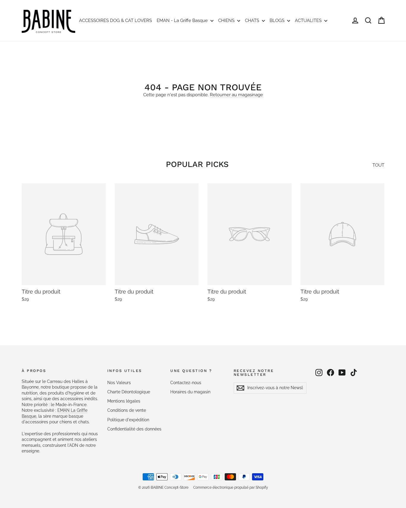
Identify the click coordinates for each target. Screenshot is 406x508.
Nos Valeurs (119, 382)
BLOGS (278, 20)
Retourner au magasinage (236, 94)
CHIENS (227, 20)
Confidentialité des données (134, 429)
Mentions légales (123, 401)
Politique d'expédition (128, 419)
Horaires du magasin (190, 391)
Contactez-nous (185, 382)
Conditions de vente (126, 410)
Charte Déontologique (128, 391)
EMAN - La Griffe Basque (183, 20)
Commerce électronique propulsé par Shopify (230, 487)
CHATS (252, 20)
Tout (378, 165)
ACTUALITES (309, 20)
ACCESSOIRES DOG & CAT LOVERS (115, 20)
